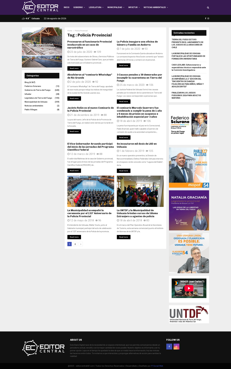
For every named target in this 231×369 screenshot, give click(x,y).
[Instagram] (176, 346)
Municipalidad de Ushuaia (36, 102)
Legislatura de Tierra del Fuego (38, 98)
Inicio (66, 7)
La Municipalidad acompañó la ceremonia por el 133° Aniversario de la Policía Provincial (89, 213)
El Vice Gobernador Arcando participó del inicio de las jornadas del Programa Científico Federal (90, 146)
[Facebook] (169, 346)
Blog (70, 178)
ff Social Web (157, 366)
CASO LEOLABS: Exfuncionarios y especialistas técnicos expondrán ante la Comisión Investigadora (189, 67)
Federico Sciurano (33, 86)
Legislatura (95, 7)
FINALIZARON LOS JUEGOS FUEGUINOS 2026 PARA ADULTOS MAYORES (186, 95)
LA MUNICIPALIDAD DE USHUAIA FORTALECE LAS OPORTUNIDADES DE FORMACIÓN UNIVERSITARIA (188, 56)
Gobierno (78, 7)
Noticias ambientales (155, 7)
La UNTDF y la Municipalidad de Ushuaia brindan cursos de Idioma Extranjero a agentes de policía (137, 213)
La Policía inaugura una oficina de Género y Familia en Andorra (137, 43)
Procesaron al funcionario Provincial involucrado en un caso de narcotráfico (89, 44)
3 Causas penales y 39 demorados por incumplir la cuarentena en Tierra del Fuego (139, 77)
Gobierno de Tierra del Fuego (38, 90)
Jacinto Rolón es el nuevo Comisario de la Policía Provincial (90, 109)
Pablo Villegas (31, 110)
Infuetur (133, 7)
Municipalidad (114, 7)
